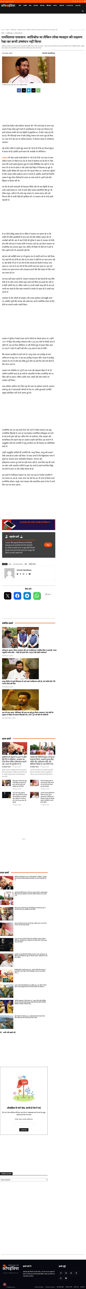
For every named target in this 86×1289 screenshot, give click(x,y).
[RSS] (77, 1)
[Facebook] (73, 1)
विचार (7, 30)
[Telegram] (29, 90)
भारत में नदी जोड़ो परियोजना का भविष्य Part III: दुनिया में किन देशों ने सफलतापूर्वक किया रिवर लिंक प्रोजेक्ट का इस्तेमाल (30, 986)
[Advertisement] (28, 412)
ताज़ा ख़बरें (4, 872)
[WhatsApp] (82, 1)
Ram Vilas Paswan (18, 564)
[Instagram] (75, 1)
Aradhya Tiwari (6, 766)
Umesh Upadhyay (48, 53)
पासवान (5, 157)
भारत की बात (33, 753)
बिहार (26, 564)
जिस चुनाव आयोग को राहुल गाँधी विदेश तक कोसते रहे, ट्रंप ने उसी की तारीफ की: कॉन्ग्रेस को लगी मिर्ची (20, 783)
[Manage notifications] (4, 1284)
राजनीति (4, 753)
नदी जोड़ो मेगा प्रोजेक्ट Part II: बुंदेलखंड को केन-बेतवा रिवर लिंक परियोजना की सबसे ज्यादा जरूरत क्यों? (30, 1017)
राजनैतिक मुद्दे (13, 30)
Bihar (10, 564)
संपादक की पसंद (18, 33)
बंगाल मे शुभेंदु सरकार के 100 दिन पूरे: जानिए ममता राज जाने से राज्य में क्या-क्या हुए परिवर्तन (47, 783)
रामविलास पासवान (32, 564)
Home (3, 30)
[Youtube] (85, 1)
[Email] (33, 90)
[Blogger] (17, 573)
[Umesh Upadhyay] (9, 573)
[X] (80, 1)
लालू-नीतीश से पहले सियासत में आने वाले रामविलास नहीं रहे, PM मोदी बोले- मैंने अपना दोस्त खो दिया (28, 682)
